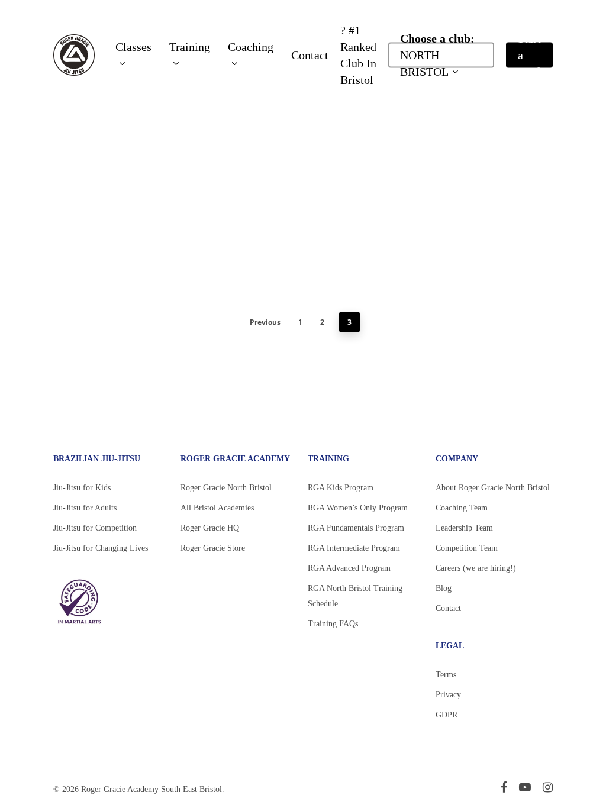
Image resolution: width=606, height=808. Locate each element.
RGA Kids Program (340, 487)
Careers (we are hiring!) (476, 568)
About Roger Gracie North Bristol (493, 487)
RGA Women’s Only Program (358, 507)
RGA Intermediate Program (354, 548)
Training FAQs (333, 623)
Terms (446, 674)
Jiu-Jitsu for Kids (82, 487)
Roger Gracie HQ (209, 527)
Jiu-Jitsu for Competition (95, 527)
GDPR (446, 714)
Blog (444, 588)
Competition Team (467, 548)
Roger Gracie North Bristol (226, 487)
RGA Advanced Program (349, 568)
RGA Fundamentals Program (356, 527)
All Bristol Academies (217, 507)
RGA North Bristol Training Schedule (355, 596)
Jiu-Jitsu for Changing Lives (100, 548)
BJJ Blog (128, 200)
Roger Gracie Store (212, 548)
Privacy (448, 694)
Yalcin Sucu (91, 200)
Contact (448, 608)
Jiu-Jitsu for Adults (85, 507)
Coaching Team (462, 507)
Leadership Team (464, 527)
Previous (265, 322)
